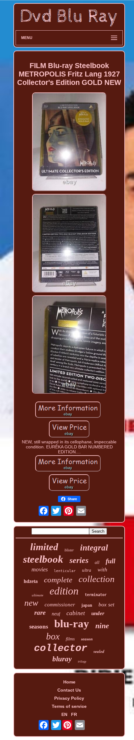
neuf (56, 613)
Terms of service (69, 706)
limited (44, 546)
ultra (86, 570)
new (31, 603)
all (97, 562)
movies (39, 569)
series (79, 560)
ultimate (37, 595)
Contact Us (69, 690)
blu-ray (71, 624)
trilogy (82, 661)
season (87, 639)
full (110, 561)
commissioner (60, 605)
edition (64, 591)
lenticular (65, 571)
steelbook (43, 559)
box (53, 636)
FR (74, 714)
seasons (38, 626)
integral (94, 547)
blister (69, 550)
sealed (98, 651)
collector (60, 648)
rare (39, 612)
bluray (62, 659)
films (70, 638)
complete (58, 579)
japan (86, 605)
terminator (96, 595)
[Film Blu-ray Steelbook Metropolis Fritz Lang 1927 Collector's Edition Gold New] (69, 142)
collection (97, 579)
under (97, 613)
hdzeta (31, 581)
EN (64, 714)
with (102, 569)
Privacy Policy (69, 698)
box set (106, 604)
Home (69, 681)
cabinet (75, 612)
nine (102, 626)
